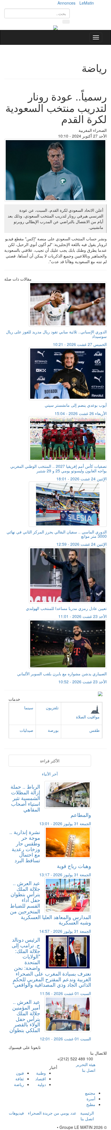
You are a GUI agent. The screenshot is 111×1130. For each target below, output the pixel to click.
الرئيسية (87, 1113)
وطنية (41, 1073)
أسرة (91, 1098)
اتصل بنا (88, 1070)
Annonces (66, 3)
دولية (42, 1084)
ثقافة (19, 1078)
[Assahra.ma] (55, 27)
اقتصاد (40, 1078)
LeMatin (86, 3)
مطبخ (90, 1104)
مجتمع (90, 1093)
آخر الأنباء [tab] (50, 774)
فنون (20, 1073)
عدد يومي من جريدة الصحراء (52, 1113)
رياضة (19, 1084)
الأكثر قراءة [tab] (49, 761)
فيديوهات (16, 1113)
